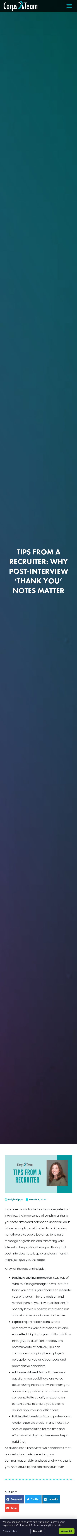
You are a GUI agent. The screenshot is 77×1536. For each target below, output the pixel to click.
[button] (69, 6)
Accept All (66, 1531)
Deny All (37, 1531)
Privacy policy (10, 1531)
